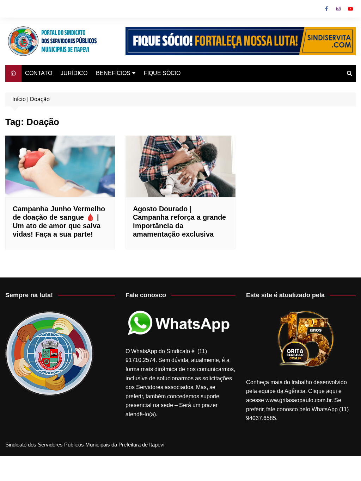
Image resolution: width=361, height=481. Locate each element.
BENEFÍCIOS (113, 73)
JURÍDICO (74, 73)
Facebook (326, 9)
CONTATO (38, 73)
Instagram (338, 9)
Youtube (350, 9)
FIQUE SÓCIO (162, 73)
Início (19, 99)
